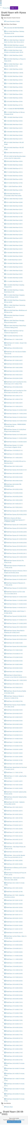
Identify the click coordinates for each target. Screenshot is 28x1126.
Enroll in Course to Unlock (14, 1121)
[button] (1, 1)
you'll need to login (20, 1119)
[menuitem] (1, 3)
